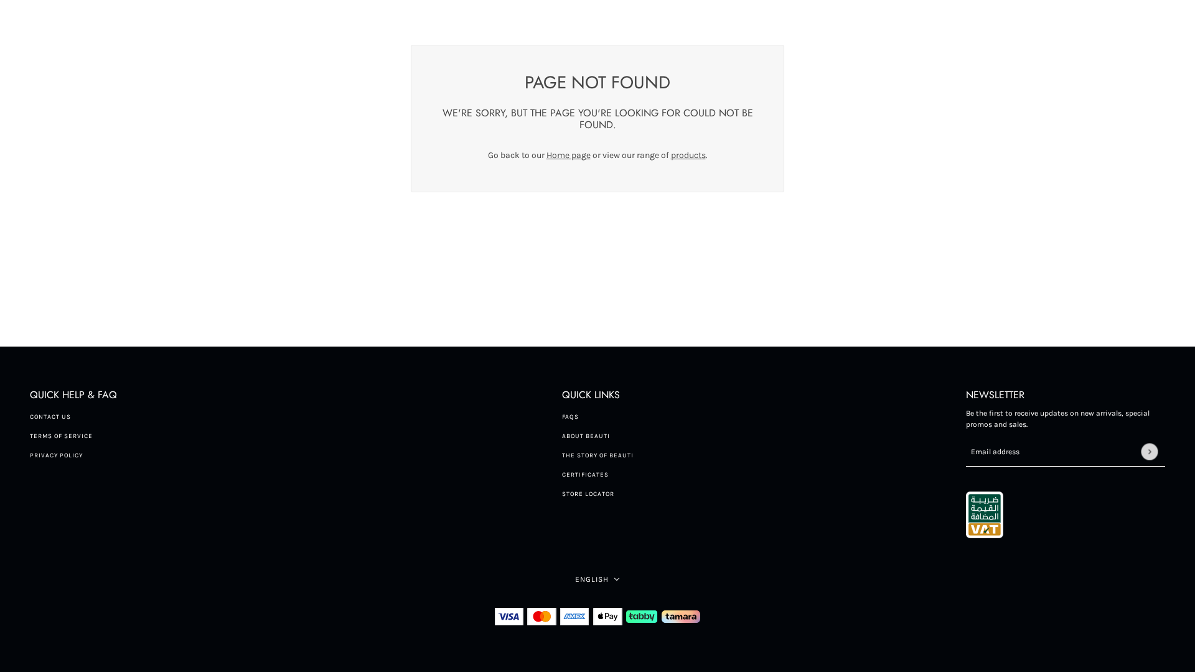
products (688, 155)
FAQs (570, 417)
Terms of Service (61, 436)
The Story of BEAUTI (598, 455)
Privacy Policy (56, 455)
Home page (568, 155)
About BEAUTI (586, 436)
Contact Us (50, 417)
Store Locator (588, 494)
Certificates (585, 474)
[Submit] (1149, 451)
